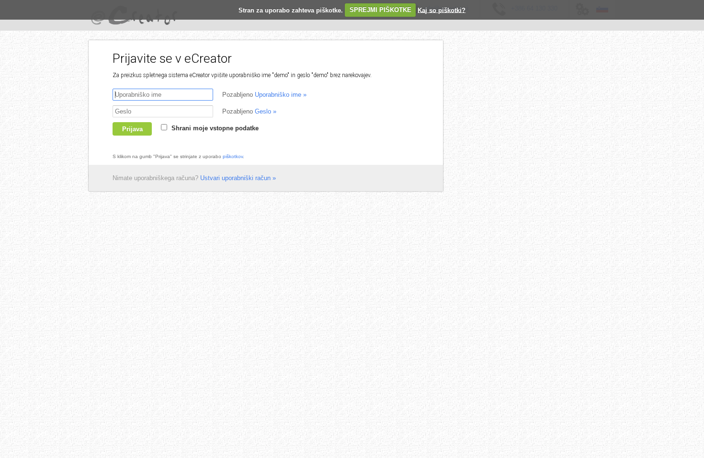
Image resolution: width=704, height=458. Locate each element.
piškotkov (233, 156)
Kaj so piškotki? (442, 9)
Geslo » (265, 111)
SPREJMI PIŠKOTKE (380, 9)
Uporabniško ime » (281, 94)
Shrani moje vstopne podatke (215, 128)
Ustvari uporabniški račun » (238, 178)
